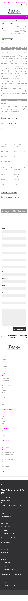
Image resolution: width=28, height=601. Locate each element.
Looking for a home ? (6, 411)
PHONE (3, 285)
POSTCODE (4, 264)
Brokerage (4, 363)
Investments (4, 371)
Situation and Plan (15, 111)
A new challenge (5, 378)
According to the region (7, 385)
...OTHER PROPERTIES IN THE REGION (19, 104)
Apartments (4, 430)
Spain (3, 426)
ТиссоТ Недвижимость (7, 461)
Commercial (4, 366)
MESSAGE (4, 307)
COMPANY (4, 228)
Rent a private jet (5, 447)
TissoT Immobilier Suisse (7, 454)
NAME (3, 242)
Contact (3, 373)
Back (2, 336)
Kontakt (5, 566)
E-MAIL (3, 299)
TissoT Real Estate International (9, 464)
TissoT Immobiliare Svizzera (8, 457)
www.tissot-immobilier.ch (9, 533)
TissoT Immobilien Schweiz (8, 452)
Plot (3, 404)
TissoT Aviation (5, 466)
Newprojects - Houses (6, 402)
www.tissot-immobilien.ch (9, 569)
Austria (3, 421)
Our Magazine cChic (6, 468)
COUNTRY (4, 278)
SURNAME (4, 249)
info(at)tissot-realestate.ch (6, 500)
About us (4, 359)
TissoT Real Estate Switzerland (8, 459)
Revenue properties (6, 406)
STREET (3, 257)
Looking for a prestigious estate (8, 442)
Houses (3, 392)
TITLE (3, 235)
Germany (4, 416)
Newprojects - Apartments (7, 399)
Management (5, 361)
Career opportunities (6, 380)
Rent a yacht (4, 445)
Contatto (5, 582)
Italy (3, 423)
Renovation (4, 368)
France (3, 418)
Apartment (4, 390)
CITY (3, 271)
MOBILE (3, 292)
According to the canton (7, 387)
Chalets (3, 395)
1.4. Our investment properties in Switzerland (14, 20)
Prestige (4, 397)
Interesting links (5, 473)
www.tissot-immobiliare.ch (9, 585)
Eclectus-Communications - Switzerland (13, 592)
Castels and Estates (6, 437)
